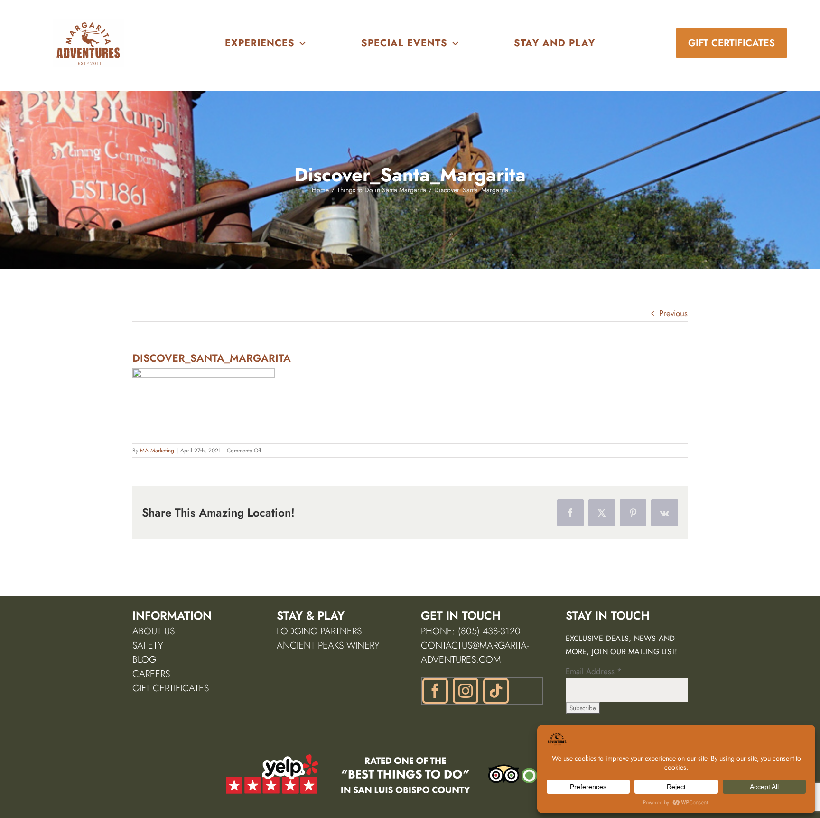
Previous (673, 313)
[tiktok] (496, 691)
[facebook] (435, 691)
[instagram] (465, 691)
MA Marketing (157, 450)
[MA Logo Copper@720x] (88, 22)
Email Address (594, 671)
